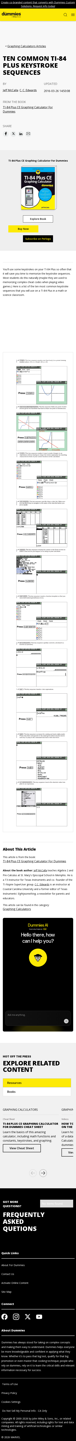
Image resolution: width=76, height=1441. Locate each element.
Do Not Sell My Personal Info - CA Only (24, 1410)
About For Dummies (13, 1265)
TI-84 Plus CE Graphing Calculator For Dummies (28, 109)
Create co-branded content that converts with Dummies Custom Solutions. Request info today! (38, 4)
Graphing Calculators (17, 909)
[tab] (37, 1082)
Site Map (6, 1291)
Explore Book (38, 219)
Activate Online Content (14, 1283)
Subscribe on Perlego (38, 238)
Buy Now (23, 228)
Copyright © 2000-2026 (14, 1418)
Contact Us (7, 1274)
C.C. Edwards (42, 884)
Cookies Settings (11, 1402)
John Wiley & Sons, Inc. (45, 1418)
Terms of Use (9, 1384)
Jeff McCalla (10, 90)
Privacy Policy (9, 1393)
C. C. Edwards (28, 90)
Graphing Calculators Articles (26, 46)
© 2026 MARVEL (10, 1437)
